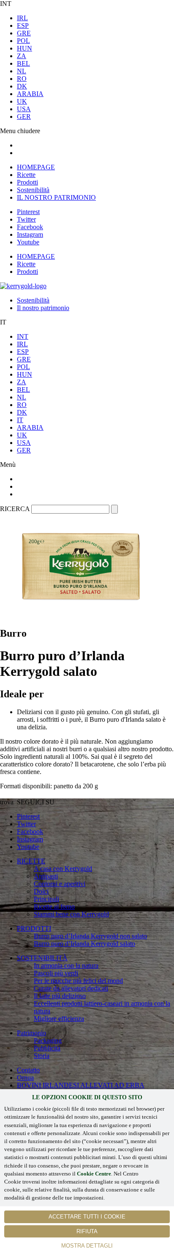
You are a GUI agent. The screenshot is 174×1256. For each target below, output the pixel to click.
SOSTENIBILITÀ (42, 957)
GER (24, 116)
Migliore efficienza (59, 1018)
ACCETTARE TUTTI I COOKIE (87, 1216)
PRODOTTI (34, 928)
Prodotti (27, 182)
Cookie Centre (94, 1174)
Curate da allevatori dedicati (71, 988)
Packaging (48, 1040)
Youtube (28, 242)
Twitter (26, 219)
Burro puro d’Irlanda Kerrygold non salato (90, 936)
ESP (23, 25)
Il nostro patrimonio (43, 307)
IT (20, 419)
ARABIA (30, 93)
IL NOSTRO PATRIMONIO (56, 197)
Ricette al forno (54, 906)
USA (24, 108)
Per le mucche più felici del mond (78, 980)
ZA (21, 55)
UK (22, 101)
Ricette (26, 174)
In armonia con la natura (66, 965)
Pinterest (28, 211)
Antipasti (46, 876)
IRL (22, 17)
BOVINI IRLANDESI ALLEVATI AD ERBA (80, 1085)
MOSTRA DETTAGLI (87, 1246)
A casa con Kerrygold (63, 868)
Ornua (25, 1077)
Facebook (30, 226)
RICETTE (31, 861)
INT (22, 336)
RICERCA (15, 508)
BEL (23, 63)
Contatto (28, 1070)
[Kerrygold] (23, 285)
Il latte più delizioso (60, 995)
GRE (24, 33)
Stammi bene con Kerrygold (71, 914)
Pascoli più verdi (56, 973)
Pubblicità (47, 1048)
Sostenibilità (33, 189)
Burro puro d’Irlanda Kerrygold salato (84, 943)
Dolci (41, 891)
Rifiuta (87, 1231)
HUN (24, 48)
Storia (41, 1055)
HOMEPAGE (36, 167)
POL (23, 40)
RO (22, 78)
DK (22, 86)
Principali (46, 898)
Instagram (30, 234)
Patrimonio (31, 1032)
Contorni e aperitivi (59, 883)
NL (21, 71)
